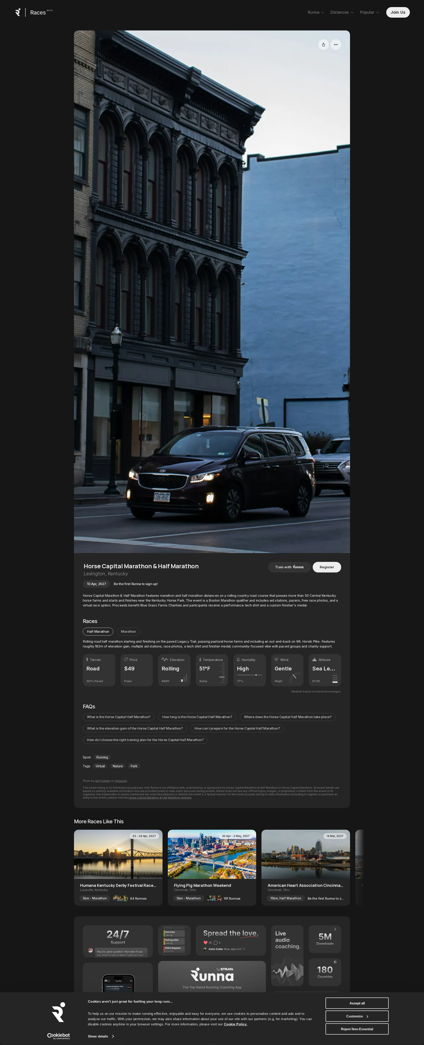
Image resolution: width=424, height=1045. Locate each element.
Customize (354, 1016)
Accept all (357, 1003)
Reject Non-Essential (357, 1029)
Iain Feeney (102, 780)
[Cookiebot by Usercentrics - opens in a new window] (58, 1036)
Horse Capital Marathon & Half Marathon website (160, 797)
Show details (98, 1036)
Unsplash (121, 780)
